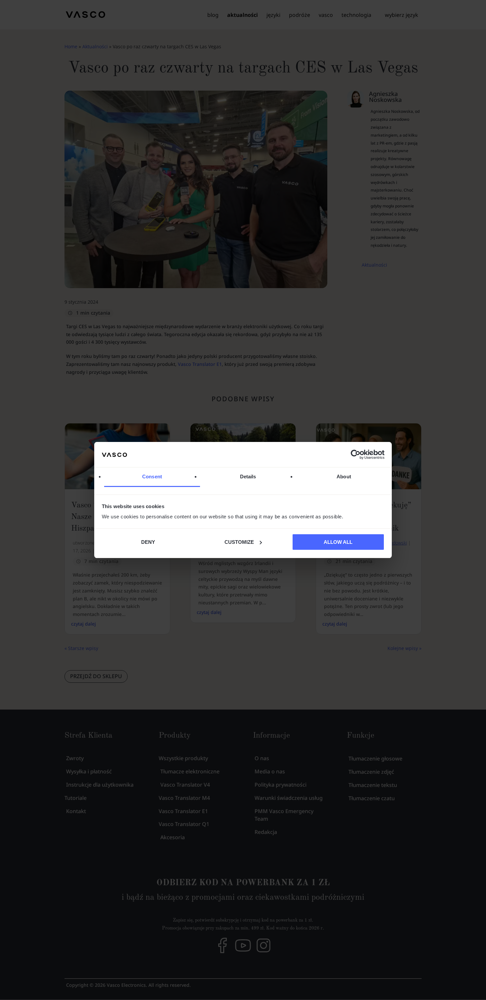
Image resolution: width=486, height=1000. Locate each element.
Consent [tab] (152, 476)
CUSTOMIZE (239, 542)
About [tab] (344, 476)
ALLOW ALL (338, 542)
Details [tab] (248, 476)
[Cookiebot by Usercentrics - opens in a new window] (356, 454)
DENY (148, 542)
